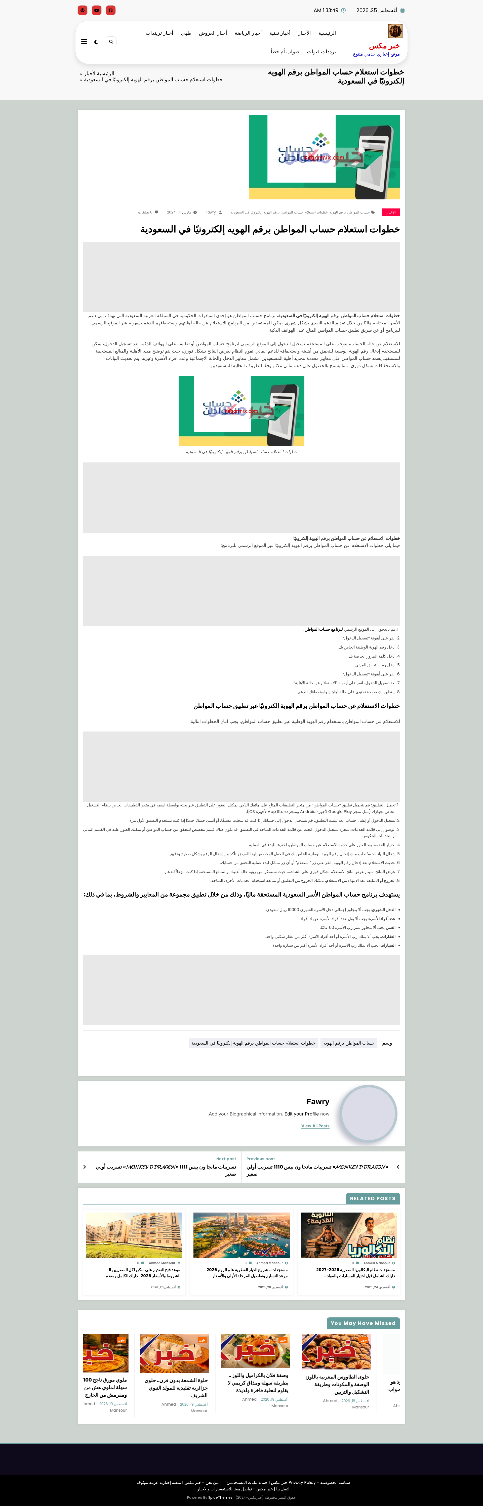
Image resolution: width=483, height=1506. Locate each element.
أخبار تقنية (280, 32)
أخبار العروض (213, 32)
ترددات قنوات (321, 51)
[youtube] (97, 10)
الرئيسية (327, 32)
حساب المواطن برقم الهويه (350, 212)
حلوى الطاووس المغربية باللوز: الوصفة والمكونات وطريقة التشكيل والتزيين (286, 1384)
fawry (211, 212)
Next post (226, 1158)
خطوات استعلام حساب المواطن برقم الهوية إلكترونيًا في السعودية (279, 212)
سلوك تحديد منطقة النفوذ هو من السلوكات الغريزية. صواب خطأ (367, 1389)
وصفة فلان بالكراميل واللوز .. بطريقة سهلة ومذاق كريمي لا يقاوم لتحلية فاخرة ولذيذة (207, 1383)
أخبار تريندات (159, 32)
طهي (186, 32)
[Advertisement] (249, 277)
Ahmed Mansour (377, 1263)
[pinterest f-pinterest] (82, 10)
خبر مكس (384, 45)
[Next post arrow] (84, 1167)
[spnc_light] (96, 42)
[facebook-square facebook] (111, 10)
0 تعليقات (145, 212)
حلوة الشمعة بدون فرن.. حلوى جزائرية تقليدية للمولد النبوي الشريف (124, 1388)
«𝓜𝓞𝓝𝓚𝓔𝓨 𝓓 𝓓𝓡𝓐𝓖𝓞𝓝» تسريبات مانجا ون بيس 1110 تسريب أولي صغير (317, 1170)
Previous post (261, 1158)
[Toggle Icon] (85, 42)
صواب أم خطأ (285, 51)
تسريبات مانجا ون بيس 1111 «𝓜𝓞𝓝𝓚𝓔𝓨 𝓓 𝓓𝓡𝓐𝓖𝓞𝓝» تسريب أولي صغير (166, 1170)
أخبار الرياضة (248, 32)
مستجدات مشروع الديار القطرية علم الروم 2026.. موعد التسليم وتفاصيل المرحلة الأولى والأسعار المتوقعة (246, 1273)
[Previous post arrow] (398, 1167)
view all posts (315, 1126)
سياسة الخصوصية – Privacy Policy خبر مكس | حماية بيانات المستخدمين (288, 1482)
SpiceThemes (220, 1497)
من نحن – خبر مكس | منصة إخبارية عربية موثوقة (177, 1482)
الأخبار (304, 32)
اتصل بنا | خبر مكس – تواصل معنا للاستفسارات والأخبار (243, 1489)
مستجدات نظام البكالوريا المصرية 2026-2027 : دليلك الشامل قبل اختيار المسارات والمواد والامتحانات (354, 1273)
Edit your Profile (302, 1113)
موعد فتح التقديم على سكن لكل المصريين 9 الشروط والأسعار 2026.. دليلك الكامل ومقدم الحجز (143, 1273)
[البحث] (111, 41)
